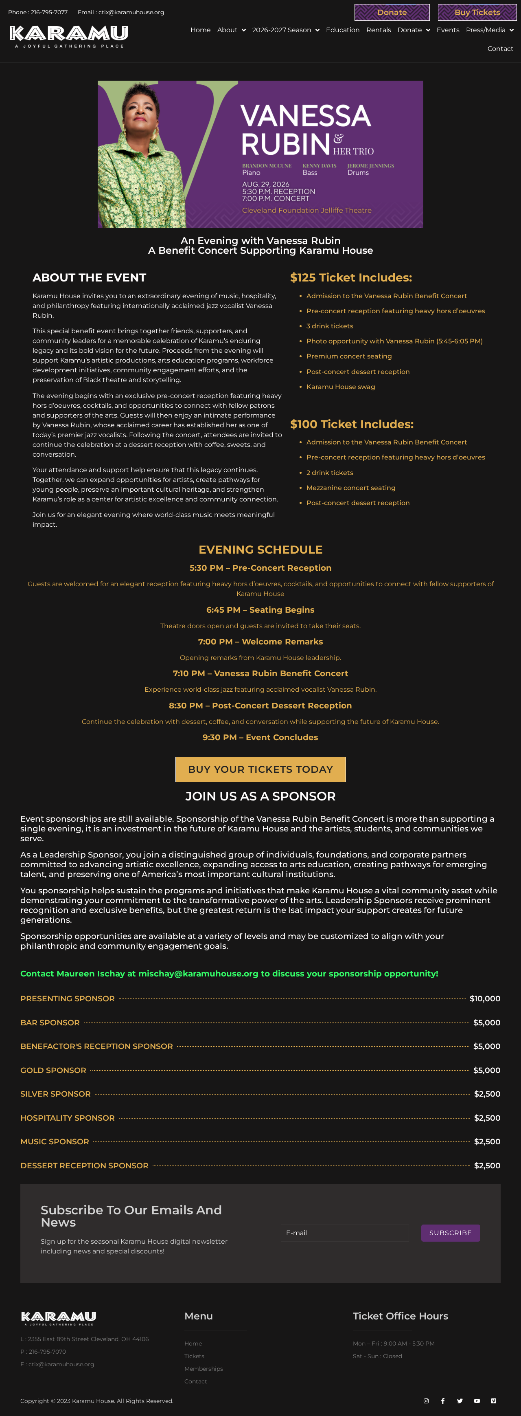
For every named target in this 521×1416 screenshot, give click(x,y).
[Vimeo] (494, 1401)
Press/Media (486, 30)
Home (200, 30)
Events (448, 30)
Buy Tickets (477, 12)
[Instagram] (426, 1401)
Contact (501, 49)
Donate (392, 12)
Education (343, 30)
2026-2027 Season (281, 30)
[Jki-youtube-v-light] (477, 1401)
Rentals (378, 30)
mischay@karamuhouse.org (198, 973)
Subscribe (450, 1233)
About (227, 30)
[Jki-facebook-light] (443, 1401)
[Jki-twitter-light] (460, 1401)
